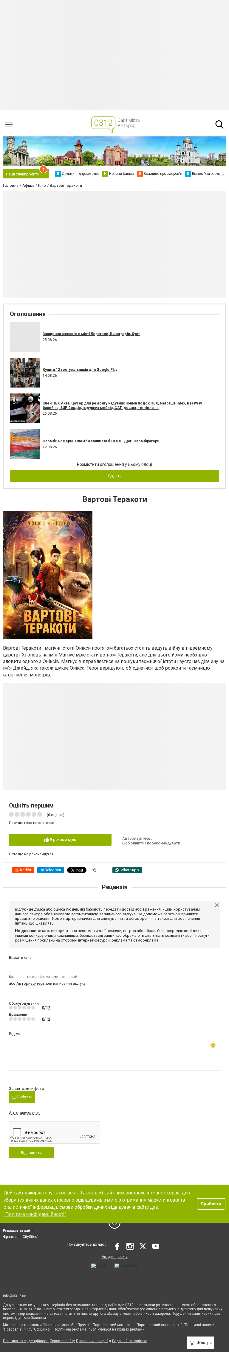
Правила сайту (62, 1341)
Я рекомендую (62, 839)
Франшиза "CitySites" (20, 1237)
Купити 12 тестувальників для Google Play (80, 370)
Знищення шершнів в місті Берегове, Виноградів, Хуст (91, 334)
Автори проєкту (115, 1257)
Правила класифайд (93, 1341)
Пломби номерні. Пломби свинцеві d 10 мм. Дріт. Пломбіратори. (101, 441)
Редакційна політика (129, 1341)
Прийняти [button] (211, 1203)
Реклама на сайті (18, 1231)
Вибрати (24, 1097)
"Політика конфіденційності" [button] (35, 1214)
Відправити (31, 1152)
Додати (115, 476)
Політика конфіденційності (26, 1341)
